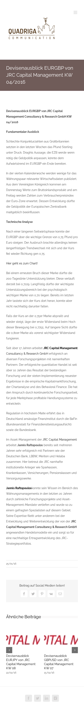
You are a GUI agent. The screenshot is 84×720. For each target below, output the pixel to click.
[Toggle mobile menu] (76, 12)
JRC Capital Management (60, 439)
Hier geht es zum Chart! (22, 263)
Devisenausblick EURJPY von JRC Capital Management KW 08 (20, 662)
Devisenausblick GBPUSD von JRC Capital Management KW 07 (58, 662)
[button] (9, 650)
